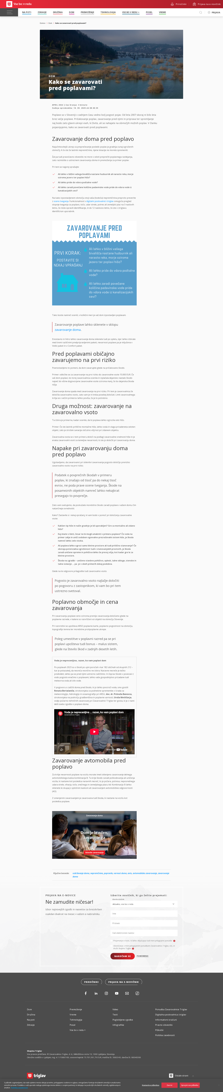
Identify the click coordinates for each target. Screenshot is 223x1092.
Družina (58, 12)
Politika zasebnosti (165, 1035)
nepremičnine (96, 873)
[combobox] (144, 904)
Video (115, 1009)
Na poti (26, 12)
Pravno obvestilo (164, 1025)
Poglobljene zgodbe (123, 1019)
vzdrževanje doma (81, 873)
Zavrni (169, 1085)
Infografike (118, 1025)
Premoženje (87, 12)
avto (130, 873)
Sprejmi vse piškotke (189, 1085)
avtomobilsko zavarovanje (145, 873)
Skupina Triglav (34, 1051)
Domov (42, 23)
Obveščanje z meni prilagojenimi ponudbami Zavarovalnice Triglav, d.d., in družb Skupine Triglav (144, 947)
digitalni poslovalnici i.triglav (100, 201)
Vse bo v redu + (131, 12)
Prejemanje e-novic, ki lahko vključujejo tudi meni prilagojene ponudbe (143, 940)
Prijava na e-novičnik (123, 982)
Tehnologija (108, 12)
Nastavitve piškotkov (150, 1085)
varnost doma (120, 873)
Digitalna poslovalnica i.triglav (170, 1014)
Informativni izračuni (166, 1019)
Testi (115, 1014)
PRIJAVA (216, 12)
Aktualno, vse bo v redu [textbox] (123, 904)
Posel (149, 12)
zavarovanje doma (68, 329)
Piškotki (159, 1030)
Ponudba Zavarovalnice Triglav (171, 1009)
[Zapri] (219, 1085)
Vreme (162, 12)
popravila (108, 873)
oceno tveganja (61, 201)
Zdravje (42, 12)
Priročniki (91, 982)
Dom (71, 12)
